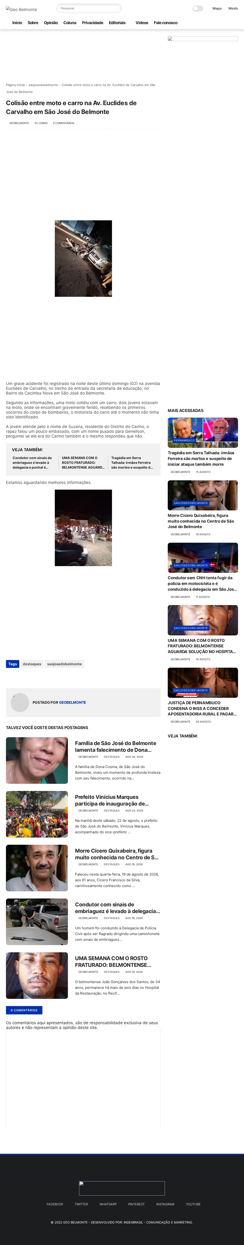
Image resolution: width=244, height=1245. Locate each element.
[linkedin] (48, 677)
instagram (165, 1204)
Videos (142, 22)
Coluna (69, 22)
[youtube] (235, 23)
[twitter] (220, 23)
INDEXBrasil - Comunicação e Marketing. (158, 1222)
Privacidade (92, 22)
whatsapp (108, 1204)
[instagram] (204, 23)
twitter (81, 1204)
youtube (193, 1204)
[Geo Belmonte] (21, 9)
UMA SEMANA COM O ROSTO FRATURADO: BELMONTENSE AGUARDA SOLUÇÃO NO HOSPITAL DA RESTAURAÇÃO (83, 463)
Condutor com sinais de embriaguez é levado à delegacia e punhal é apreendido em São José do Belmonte (33, 463)
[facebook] (212, 23)
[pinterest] (227, 23)
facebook (55, 1204)
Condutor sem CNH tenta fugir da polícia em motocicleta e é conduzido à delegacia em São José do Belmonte (202, 583)
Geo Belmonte (75, 1222)
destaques (32, 664)
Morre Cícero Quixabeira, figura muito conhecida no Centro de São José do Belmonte (118, 854)
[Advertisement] (83, 172)
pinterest (136, 1204)
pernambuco (184, 440)
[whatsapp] (197, 23)
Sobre (33, 22)
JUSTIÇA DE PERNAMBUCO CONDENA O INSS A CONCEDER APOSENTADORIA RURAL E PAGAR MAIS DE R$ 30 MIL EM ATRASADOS (202, 708)
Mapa (217, 8)
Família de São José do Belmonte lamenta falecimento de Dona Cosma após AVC (115, 746)
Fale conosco (165, 22)
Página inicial (15, 85)
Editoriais (117, 22)
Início (17, 22)
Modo (233, 8)
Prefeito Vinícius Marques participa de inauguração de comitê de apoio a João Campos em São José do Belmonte (114, 800)
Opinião (51, 22)
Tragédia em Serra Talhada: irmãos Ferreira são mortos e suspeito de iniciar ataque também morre (131, 463)
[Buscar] (117, 8)
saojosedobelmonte (43, 85)
